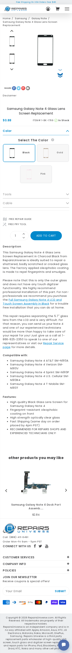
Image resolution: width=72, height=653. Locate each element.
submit (60, 591)
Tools (7, 194)
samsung (21, 18)
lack (46, 304)
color (7, 131)
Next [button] (12, 31)
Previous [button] (12, 69)
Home (7, 18)
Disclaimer (9, 95)
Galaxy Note (39, 18)
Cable (7, 203)
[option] (12, 41)
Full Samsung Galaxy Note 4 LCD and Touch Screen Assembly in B (32, 302)
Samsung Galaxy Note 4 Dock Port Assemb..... (36, 506)
